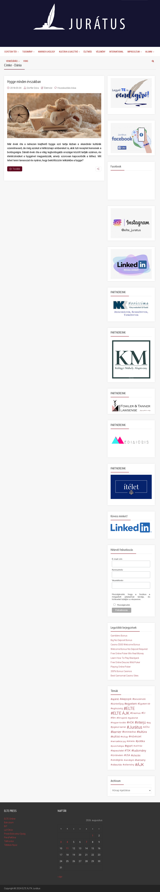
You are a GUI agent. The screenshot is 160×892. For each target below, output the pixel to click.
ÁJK (140, 765)
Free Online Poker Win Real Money (127, 653)
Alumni (148, 51)
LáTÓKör (8, 830)
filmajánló (122, 718)
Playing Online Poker (121, 666)
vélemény (129, 764)
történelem (117, 755)
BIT (5, 826)
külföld (116, 736)
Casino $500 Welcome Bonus (125, 644)
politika (141, 741)
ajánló (115, 699)
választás (117, 764)
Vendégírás (12, 61)
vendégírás (117, 760)
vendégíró (129, 760)
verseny (141, 760)
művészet (135, 736)
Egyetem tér (144, 704)
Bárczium (9, 822)
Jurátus (135, 727)
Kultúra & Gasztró (68, 51)
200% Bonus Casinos (121, 671)
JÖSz (147, 727)
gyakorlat (133, 718)
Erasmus (136, 713)
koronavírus (130, 731)
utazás (136, 755)
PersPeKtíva (10, 837)
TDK (128, 750)
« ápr (60, 876)
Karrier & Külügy (46, 51)
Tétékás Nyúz (10, 845)
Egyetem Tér (11, 51)
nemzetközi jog (119, 741)
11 (67, 848)
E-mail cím (117, 559)
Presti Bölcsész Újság (14, 833)
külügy (125, 736)
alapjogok (126, 699)
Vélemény (100, 51)
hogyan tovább (119, 722)
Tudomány (27, 51)
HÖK (131, 722)
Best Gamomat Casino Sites (124, 675)
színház (138, 746)
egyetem (131, 703)
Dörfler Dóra (33, 88)
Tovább (16, 169)
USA (127, 755)
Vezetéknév (117, 580)
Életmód (88, 51)
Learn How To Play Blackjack (125, 658)
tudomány (139, 750)
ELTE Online (9, 818)
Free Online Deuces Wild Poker (125, 662)
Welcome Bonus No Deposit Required (129, 649)
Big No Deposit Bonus (121, 640)
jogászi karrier (119, 727)
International (116, 51)
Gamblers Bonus (119, 635)
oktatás (131, 741)
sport (129, 745)
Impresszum (134, 51)
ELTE (130, 708)
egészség (117, 708)
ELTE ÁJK (121, 713)
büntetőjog (118, 703)
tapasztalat (118, 750)
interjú (141, 722)
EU (144, 713)
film (114, 717)
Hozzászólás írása (67, 88)
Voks (25, 61)
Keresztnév (117, 569)
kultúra (142, 731)
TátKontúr (9, 841)
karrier (116, 732)
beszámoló (140, 699)
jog (149, 722)
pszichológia (118, 746)
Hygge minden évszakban (24, 81)
